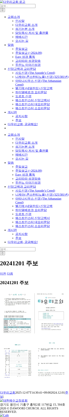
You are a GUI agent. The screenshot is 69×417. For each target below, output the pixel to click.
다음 (10, 273)
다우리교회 (7, 392)
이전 (3, 273)
